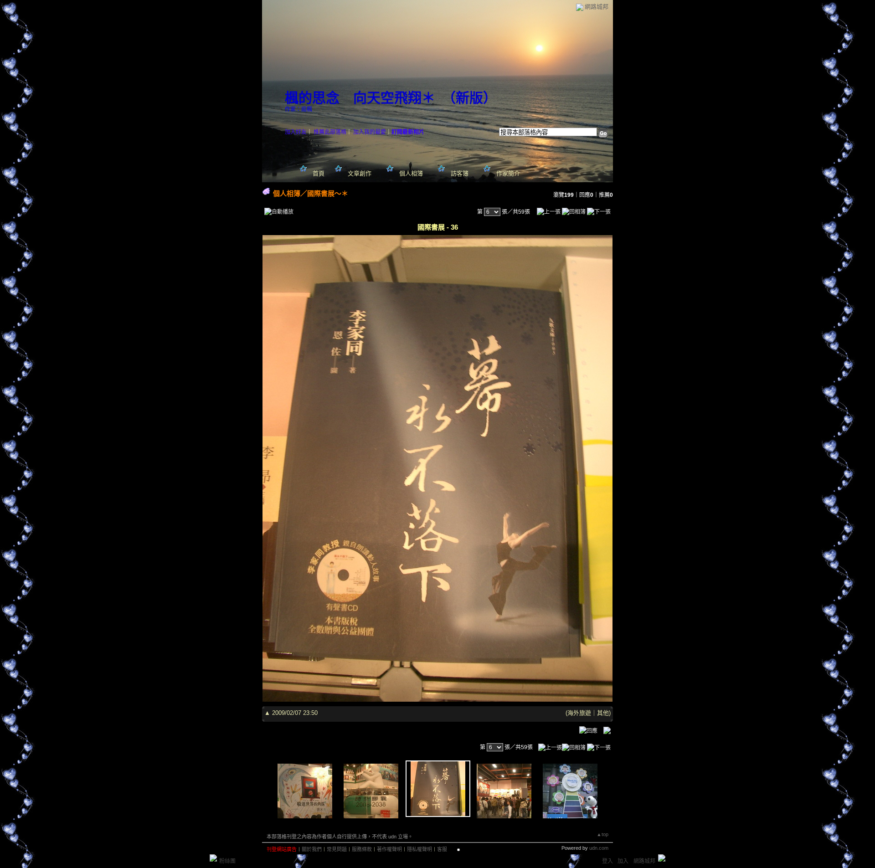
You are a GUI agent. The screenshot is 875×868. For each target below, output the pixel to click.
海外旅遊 (579, 712)
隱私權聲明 (419, 849)
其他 (603, 712)
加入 (623, 861)
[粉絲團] (213, 858)
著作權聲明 (389, 849)
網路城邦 (596, 6)
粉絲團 (227, 861)
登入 (607, 861)
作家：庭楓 (298, 109)
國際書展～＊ (327, 193)
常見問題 (337, 849)
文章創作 (359, 173)
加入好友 (296, 132)
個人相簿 (411, 173)
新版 (469, 97)
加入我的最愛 (369, 132)
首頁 (318, 173)
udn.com (598, 848)
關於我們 (312, 849)
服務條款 (362, 849)
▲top (602, 834)
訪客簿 (459, 173)
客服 (442, 849)
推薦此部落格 (330, 132)
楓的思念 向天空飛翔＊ (360, 97)
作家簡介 (508, 173)
